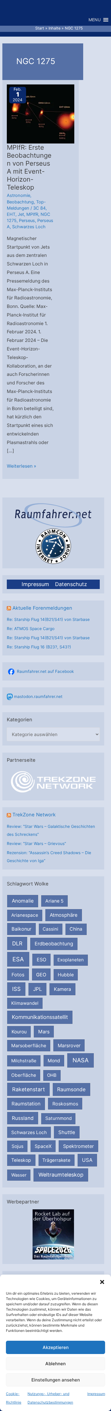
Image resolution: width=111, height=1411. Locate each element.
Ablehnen (55, 1363)
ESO (41, 960)
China (76, 929)
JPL (37, 989)
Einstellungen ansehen (55, 1380)
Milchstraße (23, 1060)
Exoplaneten (70, 960)
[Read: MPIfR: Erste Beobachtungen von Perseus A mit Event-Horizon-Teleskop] (45, 114)
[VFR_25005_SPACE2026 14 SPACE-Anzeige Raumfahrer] (53, 1234)
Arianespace (24, 915)
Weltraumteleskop (60, 1175)
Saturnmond (58, 1118)
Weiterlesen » (21, 467)
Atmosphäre (64, 915)
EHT (11, 214)
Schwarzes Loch (29, 1132)
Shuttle (66, 1132)
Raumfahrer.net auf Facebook (45, 671)
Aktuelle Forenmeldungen (42, 608)
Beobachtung (20, 202)
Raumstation (26, 1104)
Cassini (50, 929)
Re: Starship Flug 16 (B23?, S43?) (39, 647)
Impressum (96, 1394)
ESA (18, 959)
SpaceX (43, 1146)
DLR (17, 943)
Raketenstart (28, 1089)
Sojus (17, 1146)
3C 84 (39, 208)
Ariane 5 (54, 901)
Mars (44, 1032)
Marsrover (69, 1045)
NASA (81, 1060)
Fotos (18, 975)
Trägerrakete (56, 1160)
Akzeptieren (56, 1347)
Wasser (19, 1175)
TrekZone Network (34, 815)
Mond (54, 1060)
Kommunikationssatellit (40, 1017)
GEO (41, 975)
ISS (16, 989)
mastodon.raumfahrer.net (38, 696)
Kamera (62, 989)
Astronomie (18, 195)
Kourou (19, 1032)
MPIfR (32, 214)
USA (87, 1160)
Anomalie (23, 901)
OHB (52, 1075)
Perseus (27, 220)
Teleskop (21, 1160)
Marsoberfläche (28, 1045)
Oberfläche (23, 1075)
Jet (21, 214)
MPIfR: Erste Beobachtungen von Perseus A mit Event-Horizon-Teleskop (29, 167)
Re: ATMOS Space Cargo (30, 628)
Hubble (66, 975)
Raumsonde (71, 1089)
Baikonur (21, 929)
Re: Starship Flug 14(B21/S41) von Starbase (48, 619)
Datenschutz (71, 584)
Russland (23, 1118)
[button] (102, 1282)
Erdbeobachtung (54, 944)
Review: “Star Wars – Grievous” (36, 843)
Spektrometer (78, 1146)
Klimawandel (24, 1003)
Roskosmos (65, 1104)
